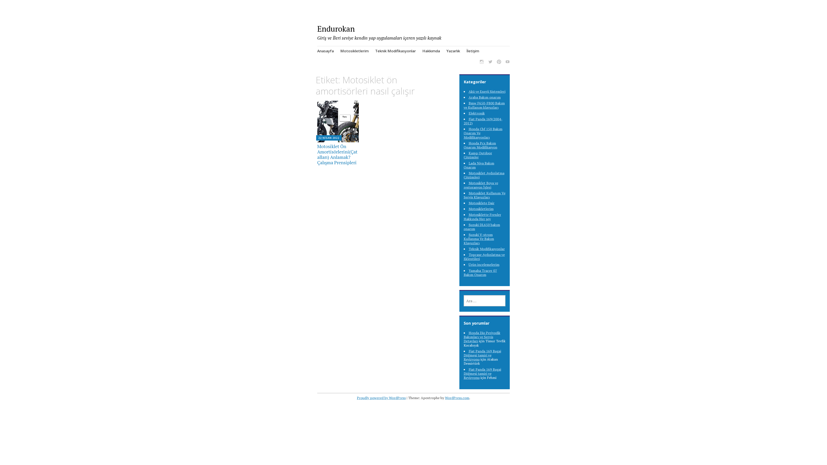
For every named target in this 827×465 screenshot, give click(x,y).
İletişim (472, 50)
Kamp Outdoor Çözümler (478, 155)
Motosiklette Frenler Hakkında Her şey (482, 216)
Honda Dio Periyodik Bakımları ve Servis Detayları (482, 336)
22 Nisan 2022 (328, 138)
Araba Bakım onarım (485, 97)
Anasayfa (325, 50)
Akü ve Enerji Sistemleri (487, 91)
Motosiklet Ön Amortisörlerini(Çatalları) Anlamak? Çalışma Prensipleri (337, 154)
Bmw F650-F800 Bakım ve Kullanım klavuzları (484, 105)
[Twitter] (490, 62)
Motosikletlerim (354, 50)
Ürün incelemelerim (484, 264)
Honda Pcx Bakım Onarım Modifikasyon (480, 145)
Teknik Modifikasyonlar (395, 50)
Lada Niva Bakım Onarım (479, 165)
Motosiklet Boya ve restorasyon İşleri (481, 185)
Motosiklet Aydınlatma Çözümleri (484, 175)
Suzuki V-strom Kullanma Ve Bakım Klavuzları (479, 238)
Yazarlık (453, 50)
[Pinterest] (499, 62)
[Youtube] (507, 62)
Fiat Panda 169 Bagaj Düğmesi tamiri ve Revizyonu (482, 355)
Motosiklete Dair (481, 203)
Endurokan (336, 29)
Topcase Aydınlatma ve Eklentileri (484, 256)
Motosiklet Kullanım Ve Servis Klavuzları (484, 195)
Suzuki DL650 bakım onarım (482, 226)
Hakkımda (431, 50)
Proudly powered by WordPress (381, 397)
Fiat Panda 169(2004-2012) (483, 121)
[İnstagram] (482, 62)
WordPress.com (457, 397)
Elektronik (477, 113)
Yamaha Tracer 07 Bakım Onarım (480, 272)
